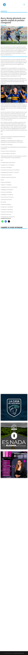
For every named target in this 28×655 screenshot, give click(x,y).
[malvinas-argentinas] (14, 620)
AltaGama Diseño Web (19, 653)
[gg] (14, 592)
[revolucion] (14, 534)
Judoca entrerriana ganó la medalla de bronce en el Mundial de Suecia (14, 385)
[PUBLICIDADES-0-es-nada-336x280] (14, 449)
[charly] (14, 506)
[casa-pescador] (14, 420)
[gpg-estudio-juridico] (14, 477)
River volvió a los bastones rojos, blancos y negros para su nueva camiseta (13, 304)
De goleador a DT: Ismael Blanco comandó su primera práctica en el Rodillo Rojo (13, 277)
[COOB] (14, 563)
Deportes (4, 11)
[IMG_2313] (14, 645)
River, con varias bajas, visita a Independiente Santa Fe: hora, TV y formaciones (14, 250)
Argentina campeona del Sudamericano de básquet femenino (13, 358)
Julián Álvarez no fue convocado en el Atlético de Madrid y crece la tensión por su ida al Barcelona (14, 331)
